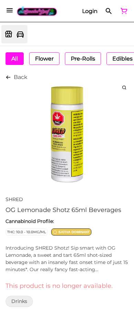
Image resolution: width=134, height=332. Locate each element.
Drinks (19, 301)
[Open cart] (123, 10)
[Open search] (108, 10)
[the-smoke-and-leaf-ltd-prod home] (37, 11)
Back (20, 77)
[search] (124, 87)
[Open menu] (9, 10)
